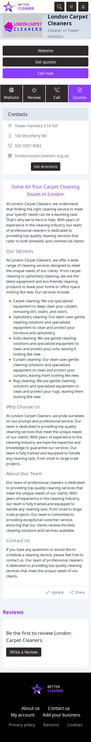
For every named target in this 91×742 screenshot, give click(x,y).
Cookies (75, 724)
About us (30, 708)
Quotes (80, 97)
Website (45, 50)
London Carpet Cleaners (68, 20)
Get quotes (45, 62)
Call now (45, 73)
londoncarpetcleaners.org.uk (42, 155)
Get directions (45, 166)
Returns (51, 724)
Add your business (61, 715)
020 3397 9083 (28, 145)
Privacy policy (22, 724)
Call (56, 97)
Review (34, 97)
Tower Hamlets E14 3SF (36, 125)
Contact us (59, 708)
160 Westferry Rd (31, 135)
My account (22, 715)
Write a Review (24, 652)
